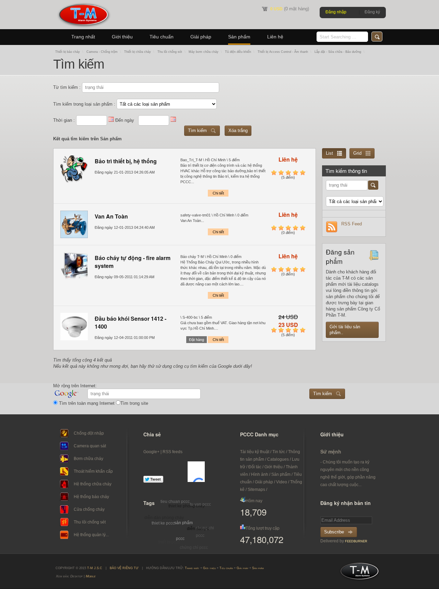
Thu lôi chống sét (169, 52)
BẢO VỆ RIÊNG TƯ (124, 568)
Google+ (151, 451)
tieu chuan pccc (175, 501)
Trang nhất (83, 36)
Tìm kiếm (197, 130)
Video (281, 482)
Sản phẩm (239, 36)
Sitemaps (256, 489)
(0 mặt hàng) (289, 8)
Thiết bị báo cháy (67, 52)
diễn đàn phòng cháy (164, 517)
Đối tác (254, 466)
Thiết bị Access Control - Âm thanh (283, 52)
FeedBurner (356, 541)
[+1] (196, 471)
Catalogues (278, 459)
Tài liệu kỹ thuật (254, 451)
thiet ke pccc (163, 523)
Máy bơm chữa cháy (203, 52)
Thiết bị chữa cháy (137, 52)
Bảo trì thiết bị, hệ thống (126, 161)
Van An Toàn (111, 216)
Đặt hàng (196, 340)
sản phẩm (183, 522)
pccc (180, 538)
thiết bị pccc (169, 542)
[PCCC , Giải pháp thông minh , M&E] (83, 27)
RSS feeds (172, 451)
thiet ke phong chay (186, 506)
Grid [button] (357, 153)
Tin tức (278, 451)
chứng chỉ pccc (194, 547)
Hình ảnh (259, 474)
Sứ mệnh (330, 451)
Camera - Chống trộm (102, 52)
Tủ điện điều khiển (238, 52)
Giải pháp (200, 36)
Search (376, 37)
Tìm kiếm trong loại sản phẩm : (85, 104)
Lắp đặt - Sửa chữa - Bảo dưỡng (338, 52)
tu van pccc (200, 504)
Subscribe (334, 531)
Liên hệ (275, 36)
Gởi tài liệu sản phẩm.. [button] (345, 329)
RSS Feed (351, 223)
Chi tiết (218, 193)
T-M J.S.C (357, 573)
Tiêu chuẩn (162, 36)
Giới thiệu (122, 36)
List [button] (329, 153)
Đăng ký (372, 12)
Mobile (91, 576)
